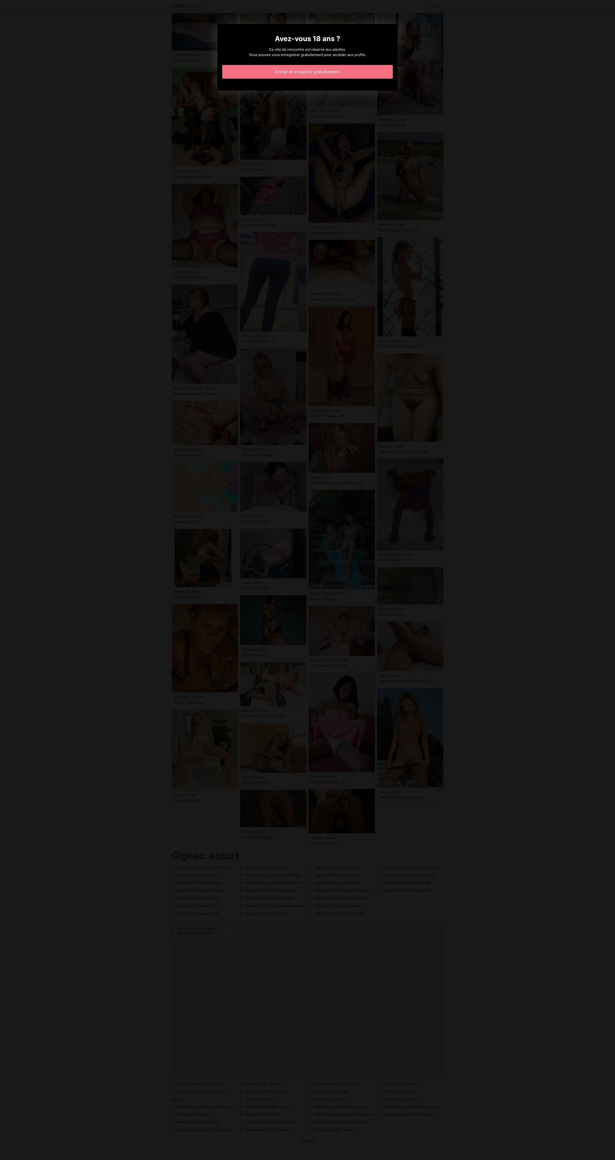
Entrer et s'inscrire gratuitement (307, 71)
